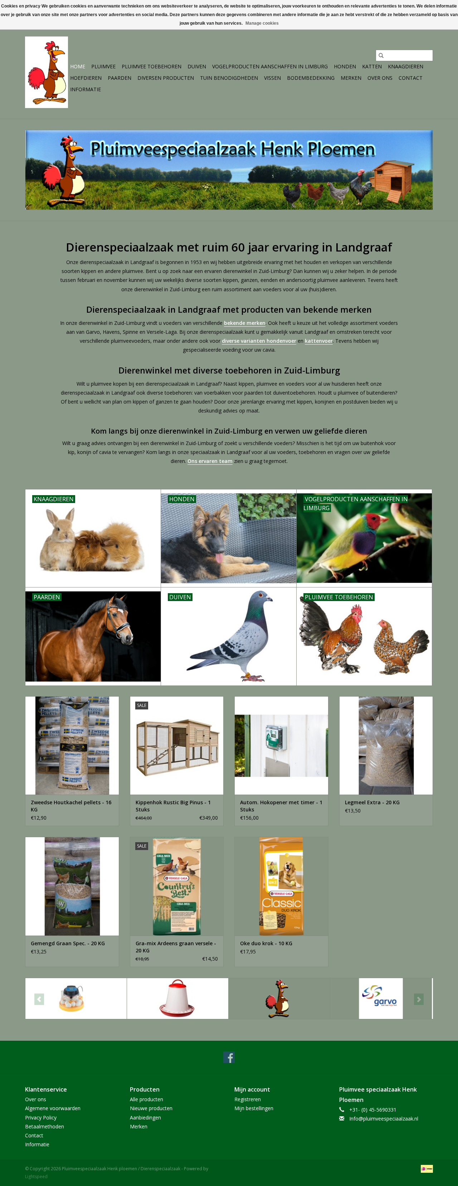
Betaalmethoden (44, 1126)
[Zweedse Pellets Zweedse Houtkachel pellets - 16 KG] (72, 745)
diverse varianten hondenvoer (259, 340)
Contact (411, 77)
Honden (345, 66)
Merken (351, 77)
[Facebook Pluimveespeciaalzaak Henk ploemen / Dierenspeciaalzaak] (229, 1057)
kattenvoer (319, 340)
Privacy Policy (41, 1117)
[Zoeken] (381, 55)
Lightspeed (36, 1176)
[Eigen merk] (279, 998)
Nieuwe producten (151, 1108)
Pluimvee (103, 66)
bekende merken (244, 322)
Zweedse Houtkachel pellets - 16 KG (71, 806)
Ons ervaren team (210, 461)
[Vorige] (39, 999)
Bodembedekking (311, 77)
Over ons (380, 77)
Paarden (119, 77)
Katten (372, 66)
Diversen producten (165, 77)
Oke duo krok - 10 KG (266, 943)
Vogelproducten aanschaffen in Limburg (270, 66)
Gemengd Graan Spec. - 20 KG (68, 943)
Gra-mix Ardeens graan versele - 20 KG (176, 947)
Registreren (247, 1099)
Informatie (85, 89)
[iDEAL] (425, 1169)
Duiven (196, 66)
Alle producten (146, 1099)
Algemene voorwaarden (53, 1108)
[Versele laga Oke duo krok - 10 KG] (281, 886)
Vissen (272, 77)
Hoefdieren (86, 77)
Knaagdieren (405, 66)
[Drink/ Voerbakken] (177, 998)
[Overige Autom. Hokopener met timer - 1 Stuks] (281, 745)
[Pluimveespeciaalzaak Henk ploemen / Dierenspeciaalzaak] (46, 72)
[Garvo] (381, 998)
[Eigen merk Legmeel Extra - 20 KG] (386, 745)
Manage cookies (262, 23)
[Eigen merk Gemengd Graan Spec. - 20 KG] (72, 886)
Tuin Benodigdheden (229, 77)
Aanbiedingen (145, 1117)
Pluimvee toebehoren (151, 66)
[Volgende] (419, 999)
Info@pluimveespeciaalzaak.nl (383, 1118)
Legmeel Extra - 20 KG (372, 802)
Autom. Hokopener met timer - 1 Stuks (281, 806)
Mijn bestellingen (253, 1108)
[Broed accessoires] (76, 998)
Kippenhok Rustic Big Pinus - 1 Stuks (173, 806)
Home (77, 66)
